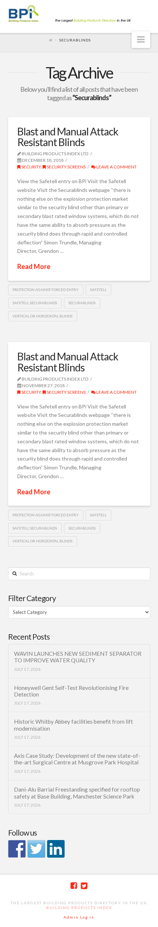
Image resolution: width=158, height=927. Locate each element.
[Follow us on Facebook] (17, 849)
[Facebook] (74, 886)
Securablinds (82, 303)
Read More (33, 266)
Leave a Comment (116, 167)
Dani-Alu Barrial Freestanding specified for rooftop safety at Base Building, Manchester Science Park (77, 793)
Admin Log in (79, 917)
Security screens (66, 167)
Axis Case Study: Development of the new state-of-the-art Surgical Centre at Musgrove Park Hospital (77, 759)
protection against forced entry (45, 289)
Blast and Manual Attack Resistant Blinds (67, 136)
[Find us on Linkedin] (56, 849)
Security (31, 167)
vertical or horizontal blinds (42, 316)
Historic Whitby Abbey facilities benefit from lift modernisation (73, 725)
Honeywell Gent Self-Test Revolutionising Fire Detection (71, 691)
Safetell (98, 289)
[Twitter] (84, 886)
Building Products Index (79, 907)
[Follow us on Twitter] (36, 849)
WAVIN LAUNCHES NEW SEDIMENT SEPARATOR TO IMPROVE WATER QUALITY (77, 657)
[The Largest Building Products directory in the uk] (79, 14)
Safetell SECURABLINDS (34, 303)
